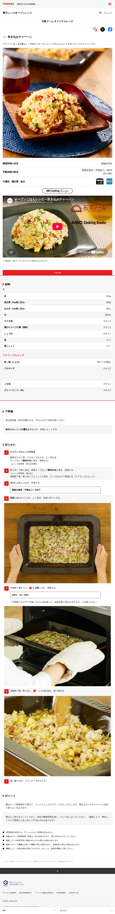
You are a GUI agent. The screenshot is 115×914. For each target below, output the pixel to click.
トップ (5, 861)
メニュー (107, 13)
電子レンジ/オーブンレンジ (20, 861)
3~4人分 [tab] (57, 273)
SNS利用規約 (61, 893)
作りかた (63, 910)
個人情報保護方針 (26, 893)
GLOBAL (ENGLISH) (10, 901)
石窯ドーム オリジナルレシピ (44, 861)
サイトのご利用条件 (9, 893)
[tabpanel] (57, 338)
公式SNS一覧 (73, 893)
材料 (4, 910)
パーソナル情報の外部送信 (44, 893)
